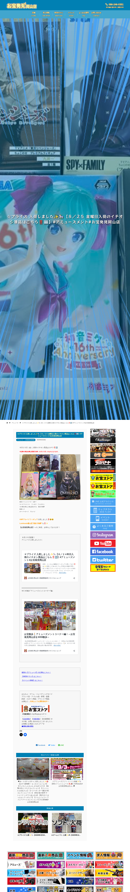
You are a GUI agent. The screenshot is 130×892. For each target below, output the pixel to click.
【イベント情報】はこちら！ (32, 680)
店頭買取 (26, 719)
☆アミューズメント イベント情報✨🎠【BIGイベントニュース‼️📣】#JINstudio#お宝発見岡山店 (67, 784)
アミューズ (20, 439)
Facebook (41, 745)
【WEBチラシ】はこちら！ (32, 676)
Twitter (52, 745)
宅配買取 (36, 719)
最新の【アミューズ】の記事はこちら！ (36, 672)
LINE (62, 745)
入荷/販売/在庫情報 (29, 439)
